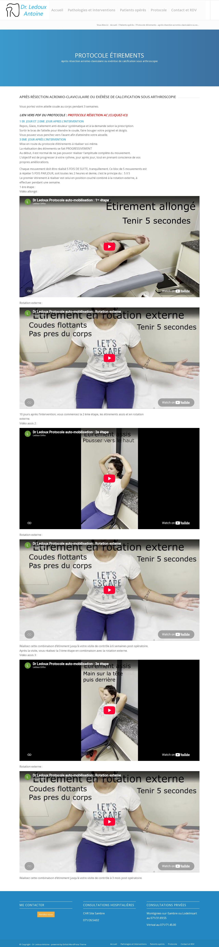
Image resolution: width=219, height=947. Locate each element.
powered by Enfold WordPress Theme (68, 944)
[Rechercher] (202, 10)
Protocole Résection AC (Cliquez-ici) (97, 115)
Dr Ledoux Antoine (40, 944)
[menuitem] (57, 10)
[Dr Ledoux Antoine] (26, 10)
